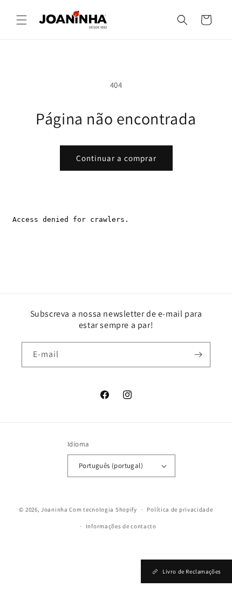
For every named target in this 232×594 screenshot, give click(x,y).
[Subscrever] (198, 354)
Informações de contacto (121, 526)
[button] (21, 20)
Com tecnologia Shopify (103, 509)
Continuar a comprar (116, 158)
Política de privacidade (180, 509)
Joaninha (54, 509)
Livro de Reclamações (191, 571)
